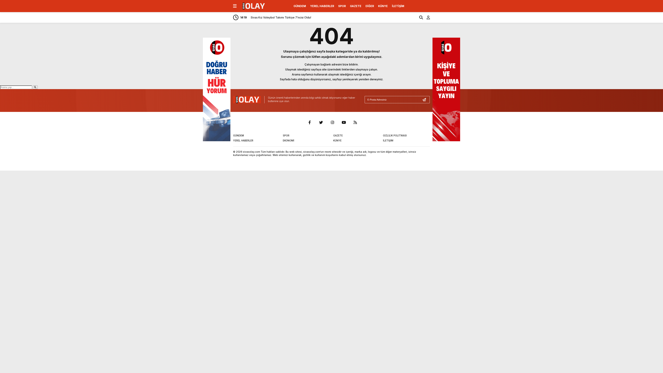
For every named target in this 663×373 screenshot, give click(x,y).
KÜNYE (383, 6)
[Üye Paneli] (426, 17)
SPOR (342, 6)
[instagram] (332, 122)
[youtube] (343, 122)
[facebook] (309, 122)
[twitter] (321, 122)
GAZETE (355, 6)
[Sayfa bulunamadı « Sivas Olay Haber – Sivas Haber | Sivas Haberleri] (253, 5)
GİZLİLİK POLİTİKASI (395, 135)
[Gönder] (425, 99)
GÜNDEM (300, 6)
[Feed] (355, 122)
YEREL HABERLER (322, 6)
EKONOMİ (288, 140)
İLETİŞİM (398, 6)
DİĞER (370, 6)
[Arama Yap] (419, 17)
